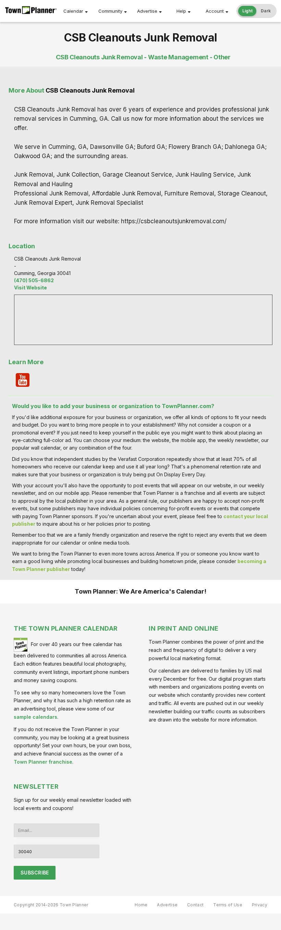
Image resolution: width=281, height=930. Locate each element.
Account (215, 11)
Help (181, 11)
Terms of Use (227, 904)
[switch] (256, 11)
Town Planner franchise (43, 762)
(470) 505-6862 (34, 280)
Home (141, 904)
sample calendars (35, 717)
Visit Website (30, 287)
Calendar (73, 11)
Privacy (259, 904)
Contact (195, 904)
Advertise (147, 11)
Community (110, 11)
